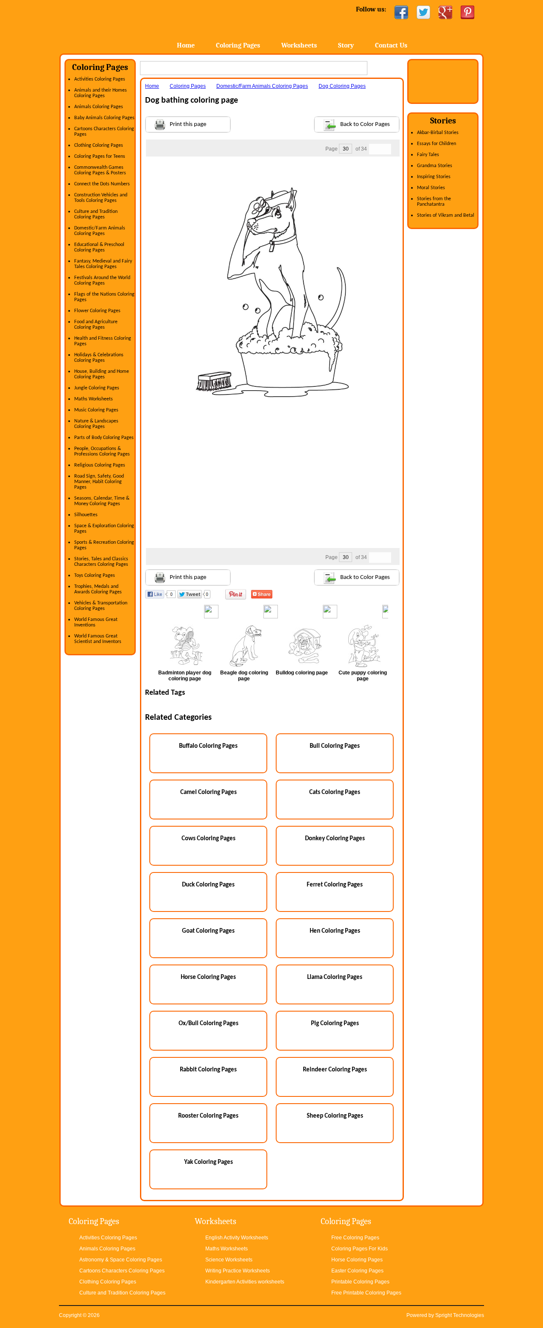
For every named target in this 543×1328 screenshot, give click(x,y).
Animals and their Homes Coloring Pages (100, 93)
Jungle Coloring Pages (96, 388)
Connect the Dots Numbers (102, 184)
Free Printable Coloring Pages (366, 1293)
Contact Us (391, 45)
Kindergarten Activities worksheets (244, 1282)
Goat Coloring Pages (208, 931)
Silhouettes (86, 514)
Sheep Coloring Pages (335, 1116)
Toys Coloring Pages (94, 575)
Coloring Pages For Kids (359, 1249)
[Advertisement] (272, 173)
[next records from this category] (385, 149)
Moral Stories (431, 187)
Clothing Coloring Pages (98, 145)
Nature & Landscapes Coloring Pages (96, 424)
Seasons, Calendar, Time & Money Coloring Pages (101, 501)
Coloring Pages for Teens (99, 156)
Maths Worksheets (93, 399)
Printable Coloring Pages (360, 1282)
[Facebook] (401, 12)
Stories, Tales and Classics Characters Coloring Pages (101, 561)
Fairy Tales (428, 154)
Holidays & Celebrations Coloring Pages (98, 357)
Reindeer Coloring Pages (335, 1070)
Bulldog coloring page (302, 673)
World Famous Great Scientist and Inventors (97, 639)
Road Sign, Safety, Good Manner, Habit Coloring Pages (99, 482)
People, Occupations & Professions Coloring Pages (102, 451)
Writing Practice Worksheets (237, 1271)
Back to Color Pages (365, 124)
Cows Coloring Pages (208, 839)
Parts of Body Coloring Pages (104, 437)
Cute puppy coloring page (363, 676)
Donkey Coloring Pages (335, 839)
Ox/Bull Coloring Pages (208, 1023)
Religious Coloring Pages (99, 465)
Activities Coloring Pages (99, 79)
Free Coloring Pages (355, 1238)
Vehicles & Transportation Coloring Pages (100, 606)
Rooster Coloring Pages (208, 1116)
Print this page (188, 124)
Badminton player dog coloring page (184, 676)
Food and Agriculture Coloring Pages (96, 324)
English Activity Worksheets (236, 1238)
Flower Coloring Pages (97, 310)
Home (126, 25)
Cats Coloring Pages (334, 792)
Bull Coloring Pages (335, 746)
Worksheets (299, 45)
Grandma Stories (434, 165)
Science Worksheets (228, 1260)
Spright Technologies (459, 1315)
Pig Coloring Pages (335, 1023)
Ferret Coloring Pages (335, 885)
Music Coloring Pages (96, 410)
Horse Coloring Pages (208, 977)
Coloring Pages (238, 45)
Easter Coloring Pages (357, 1271)
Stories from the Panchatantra (434, 201)
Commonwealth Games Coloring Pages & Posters (100, 170)
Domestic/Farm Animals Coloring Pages (99, 231)
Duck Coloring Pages (208, 885)
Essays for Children (436, 143)
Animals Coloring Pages (98, 106)
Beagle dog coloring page (244, 676)
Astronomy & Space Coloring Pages (120, 1260)
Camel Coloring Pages (208, 792)
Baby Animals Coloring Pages (104, 117)
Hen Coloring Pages (335, 931)
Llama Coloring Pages (334, 977)
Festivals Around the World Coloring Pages (102, 280)
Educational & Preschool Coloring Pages (99, 247)
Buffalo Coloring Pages (208, 746)
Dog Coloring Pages (342, 86)
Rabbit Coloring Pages (208, 1070)
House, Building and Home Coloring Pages (101, 374)
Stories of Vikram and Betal (445, 215)
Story (346, 45)
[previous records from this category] (374, 149)
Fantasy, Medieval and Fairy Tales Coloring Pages (103, 264)
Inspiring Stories (434, 176)
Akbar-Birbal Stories (438, 132)
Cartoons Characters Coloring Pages (122, 1271)
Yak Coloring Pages (208, 1162)
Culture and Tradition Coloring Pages (96, 214)
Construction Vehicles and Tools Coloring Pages (100, 198)
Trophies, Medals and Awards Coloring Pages (98, 589)
